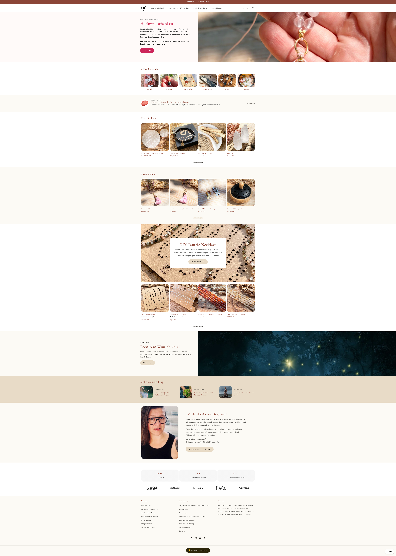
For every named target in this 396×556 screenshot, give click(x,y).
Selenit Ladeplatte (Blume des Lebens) (152, 153)
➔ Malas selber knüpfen (199, 449)
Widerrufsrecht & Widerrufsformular (192, 516)
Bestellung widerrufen (187, 520)
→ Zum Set (147, 50)
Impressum (183, 513)
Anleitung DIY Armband (149, 509)
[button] (158, 8)
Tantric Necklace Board (148, 314)
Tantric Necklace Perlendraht (178, 314)
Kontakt (182, 531)
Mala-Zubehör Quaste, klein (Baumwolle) (182, 209)
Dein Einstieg (146, 505)
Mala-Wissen (146, 520)
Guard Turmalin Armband (177, 153)
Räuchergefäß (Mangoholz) (235, 209)
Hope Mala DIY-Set (146, 209)
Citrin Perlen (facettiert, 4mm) (236, 314)
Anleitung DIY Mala (148, 513)
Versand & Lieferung (186, 524)
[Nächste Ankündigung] (254, 2)
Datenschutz (183, 509)
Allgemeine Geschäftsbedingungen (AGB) (194, 505)
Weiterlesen (147, 363)
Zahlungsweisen (185, 527)
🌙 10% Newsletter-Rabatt (198, 550)
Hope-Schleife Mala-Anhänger (207, 209)
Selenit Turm (231, 153)
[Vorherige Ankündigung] (142, 2)
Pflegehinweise (146, 524)
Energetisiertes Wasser (149, 516)
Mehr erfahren (198, 262)
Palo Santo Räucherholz (205, 153)
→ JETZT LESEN (250, 103)
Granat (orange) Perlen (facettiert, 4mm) (210, 314)
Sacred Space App (148, 527)
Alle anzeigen (198, 162)
